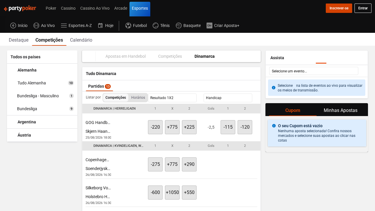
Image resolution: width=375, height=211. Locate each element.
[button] (171, 108)
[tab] (18, 39)
